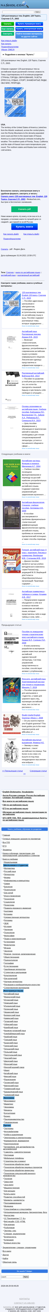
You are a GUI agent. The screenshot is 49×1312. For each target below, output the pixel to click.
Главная (6, 835)
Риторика (8, 920)
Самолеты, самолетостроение (17, 1152)
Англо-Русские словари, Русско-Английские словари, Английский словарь (24, 796)
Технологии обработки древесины (19, 1170)
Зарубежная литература (15, 969)
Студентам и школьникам (15, 972)
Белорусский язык (12, 1015)
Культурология (10, 975)
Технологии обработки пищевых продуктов (23, 1167)
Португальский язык (13, 1055)
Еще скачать (8, 29)
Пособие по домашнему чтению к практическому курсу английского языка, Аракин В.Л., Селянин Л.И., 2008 (34, 637)
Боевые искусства (12, 1243)
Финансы (8, 1110)
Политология (10, 890)
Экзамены (7, 850)
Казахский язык (11, 1043)
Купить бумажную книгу (29, 24)
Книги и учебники (10, 859)
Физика (7, 878)
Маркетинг (8, 1104)
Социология (9, 902)
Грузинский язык (11, 1083)
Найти (5, 1258)
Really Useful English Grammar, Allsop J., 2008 (32, 716)
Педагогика (9, 905)
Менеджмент (9, 1101)
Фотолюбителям (11, 1132)
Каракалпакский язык (13, 1092)
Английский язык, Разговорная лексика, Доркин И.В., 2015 (31, 334)
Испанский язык (11, 1000)
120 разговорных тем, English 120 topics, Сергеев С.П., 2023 (34, 295)
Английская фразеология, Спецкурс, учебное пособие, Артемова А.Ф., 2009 (33, 506)
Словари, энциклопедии (14, 1234)
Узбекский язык (10, 1024)
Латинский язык (11, 1009)
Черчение (8, 930)
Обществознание (11, 957)
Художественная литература (16, 917)
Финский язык (10, 1076)
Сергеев (10, 272)
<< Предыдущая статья (12, 771)
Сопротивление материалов (16, 988)
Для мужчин (9, 1225)
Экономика (9, 1107)
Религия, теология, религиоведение (20, 954)
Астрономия (9, 942)
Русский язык (10, 871)
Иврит (7, 1070)
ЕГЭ (4, 846)
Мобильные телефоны (14, 1158)
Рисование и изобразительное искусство (22, 985)
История (8, 927)
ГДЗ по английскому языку (15, 805)
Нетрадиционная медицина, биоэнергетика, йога (25, 1212)
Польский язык (10, 1052)
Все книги (7, 1251)
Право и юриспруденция (15, 939)
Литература (9, 874)
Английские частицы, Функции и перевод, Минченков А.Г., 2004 (31, 463)
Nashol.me (9, 1307)
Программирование (13, 1203)
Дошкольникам (10, 862)
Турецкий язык (10, 1040)
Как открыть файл (9, 41)
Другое (6, 1255)
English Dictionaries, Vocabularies (18, 792)
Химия (7, 884)
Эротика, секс (10, 1231)
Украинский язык (11, 1012)
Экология (8, 951)
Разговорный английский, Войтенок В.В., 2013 (33, 374)
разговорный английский (28, 275)
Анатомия (8, 911)
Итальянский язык (12, 1006)
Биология (8, 887)
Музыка (7, 948)
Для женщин (9, 1191)
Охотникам (9, 1155)
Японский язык (10, 1064)
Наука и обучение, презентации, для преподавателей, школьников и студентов (21, 854)
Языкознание (10, 1080)
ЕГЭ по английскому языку (15, 809)
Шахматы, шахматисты (14, 1200)
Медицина (8, 1206)
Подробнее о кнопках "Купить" (19, 55)
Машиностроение (12, 1188)
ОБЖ (6, 923)
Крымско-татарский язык (15, 1031)
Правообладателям (12, 239)
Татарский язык (11, 1021)
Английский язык (11, 994)
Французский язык (12, 997)
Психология (9, 933)
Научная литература (13, 982)
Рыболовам (9, 1228)
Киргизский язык (11, 1086)
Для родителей (10, 979)
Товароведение (11, 1122)
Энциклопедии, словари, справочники (19, 1248)
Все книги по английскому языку (18, 801)
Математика (9, 868)
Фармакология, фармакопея (16, 1141)
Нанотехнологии (11, 1144)
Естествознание (11, 966)
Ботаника (8, 914)
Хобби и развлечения (13, 1135)
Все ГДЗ (6, 842)
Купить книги (24, 226)
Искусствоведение (12, 896)
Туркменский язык (12, 1089)
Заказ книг (8, 1182)
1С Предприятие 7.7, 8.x (14, 1218)
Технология (9, 899)
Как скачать (6, 44)
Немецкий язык (11, 1003)
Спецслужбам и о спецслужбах (18, 1209)
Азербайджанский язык (14, 1034)
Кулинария (9, 1240)
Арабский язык (10, 1037)
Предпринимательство (14, 1119)
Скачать (8, 24)
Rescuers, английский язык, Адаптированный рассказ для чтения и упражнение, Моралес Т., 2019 (34, 683)
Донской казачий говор (14, 1067)
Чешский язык (10, 1058)
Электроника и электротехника (17, 1138)
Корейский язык (11, 1028)
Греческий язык (11, 1046)
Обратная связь (10, 1262)
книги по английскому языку (28, 272)
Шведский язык (11, 1061)
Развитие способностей (14, 1197)
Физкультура (9, 945)
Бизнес (7, 1116)
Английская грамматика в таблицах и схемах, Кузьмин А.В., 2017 (34, 594)
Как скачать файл (11, 234)
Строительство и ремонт (15, 1161)
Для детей (8, 893)
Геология (8, 1179)
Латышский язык (11, 1049)
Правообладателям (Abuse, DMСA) (9, 48)
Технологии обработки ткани (16, 1164)
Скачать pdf (24, 209)
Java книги (8, 1185)
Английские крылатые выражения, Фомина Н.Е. (33, 741)
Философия (9, 936)
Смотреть (7, 34)
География (9, 963)
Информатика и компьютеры (16, 881)
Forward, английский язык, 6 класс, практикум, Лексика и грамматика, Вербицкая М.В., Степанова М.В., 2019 (34, 554)
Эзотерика (8, 1129)
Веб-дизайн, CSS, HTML (14, 1222)
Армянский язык (11, 1018)
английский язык (8, 275)
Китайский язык (11, 1073)
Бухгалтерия (9, 1113)
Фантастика (9, 1215)
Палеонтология (11, 960)
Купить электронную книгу (29, 29)
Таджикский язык (11, 1095)
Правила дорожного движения (17, 908)
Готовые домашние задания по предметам (21, 839)
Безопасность (10, 1237)
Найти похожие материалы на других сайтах (29, 35)
